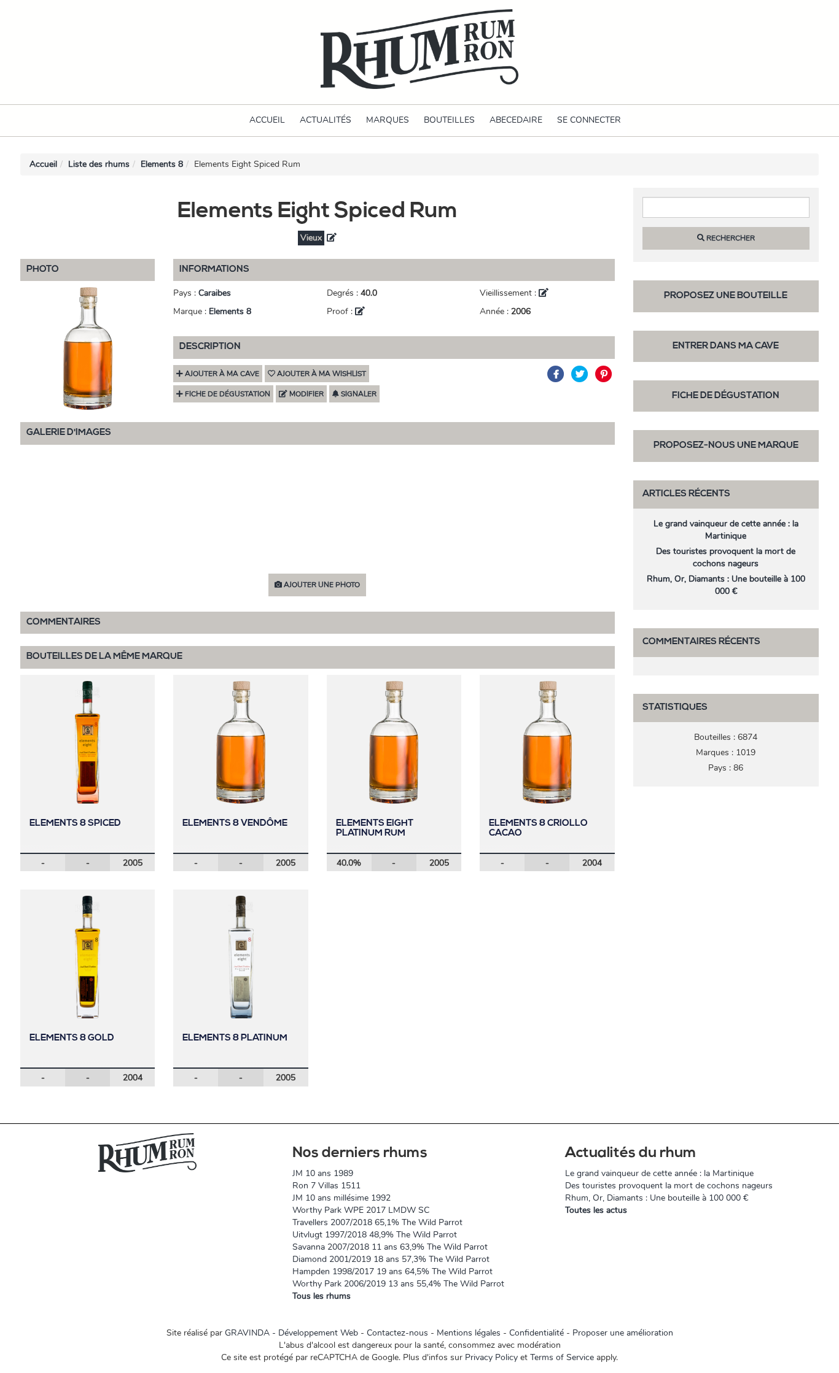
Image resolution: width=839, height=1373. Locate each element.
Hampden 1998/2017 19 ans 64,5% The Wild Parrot (392, 1271)
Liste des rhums (99, 164)
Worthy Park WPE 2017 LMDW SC (360, 1210)
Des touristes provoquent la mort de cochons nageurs (725, 557)
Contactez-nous (397, 1333)
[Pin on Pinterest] (604, 374)
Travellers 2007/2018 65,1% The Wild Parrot (377, 1222)
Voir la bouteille (87, 742)
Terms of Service (562, 1357)
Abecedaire (516, 120)
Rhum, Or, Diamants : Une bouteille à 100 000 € (726, 585)
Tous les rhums (321, 1296)
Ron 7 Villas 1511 (326, 1185)
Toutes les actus (596, 1210)
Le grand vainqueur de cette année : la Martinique (726, 530)
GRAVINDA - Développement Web (291, 1333)
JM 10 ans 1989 (322, 1173)
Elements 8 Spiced (75, 823)
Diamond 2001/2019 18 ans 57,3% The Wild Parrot (391, 1259)
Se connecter (589, 120)
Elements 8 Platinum (234, 1038)
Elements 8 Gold (71, 1038)
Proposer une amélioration (622, 1333)
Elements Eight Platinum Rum (374, 829)
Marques (387, 120)
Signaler (358, 394)
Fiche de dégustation (725, 396)
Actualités (325, 120)
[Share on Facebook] (557, 374)
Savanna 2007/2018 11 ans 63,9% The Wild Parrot (390, 1247)
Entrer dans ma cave (726, 346)
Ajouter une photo (321, 585)
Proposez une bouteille (725, 296)
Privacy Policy (491, 1357)
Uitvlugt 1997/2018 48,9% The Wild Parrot (374, 1234)
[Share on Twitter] (581, 374)
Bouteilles (449, 120)
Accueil (267, 120)
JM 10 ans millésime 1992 (341, 1198)
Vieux (311, 238)
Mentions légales (469, 1333)
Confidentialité (536, 1333)
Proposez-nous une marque (726, 445)
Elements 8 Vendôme (234, 823)
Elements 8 (162, 164)
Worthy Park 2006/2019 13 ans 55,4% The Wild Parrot (398, 1284)
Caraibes (214, 293)
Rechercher (729, 238)
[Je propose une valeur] (332, 238)
